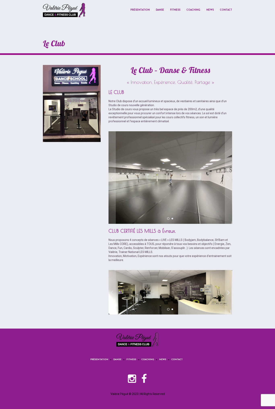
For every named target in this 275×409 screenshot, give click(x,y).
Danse (117, 360)
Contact (177, 360)
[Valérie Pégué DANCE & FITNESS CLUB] (137, 340)
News (162, 360)
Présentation (99, 360)
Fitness (131, 360)
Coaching (147, 360)
